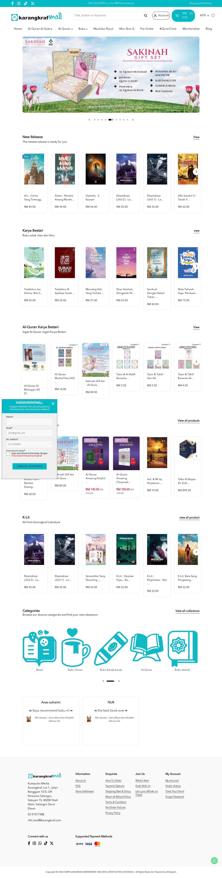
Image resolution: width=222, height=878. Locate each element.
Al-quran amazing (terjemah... (123, 478)
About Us (80, 780)
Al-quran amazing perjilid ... (95, 478)
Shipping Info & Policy (200, 3)
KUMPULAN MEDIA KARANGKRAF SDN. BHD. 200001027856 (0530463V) (98, 872)
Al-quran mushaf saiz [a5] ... (65, 378)
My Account (172, 780)
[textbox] (108, 15)
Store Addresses (84, 791)
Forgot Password (174, 797)
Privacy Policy (112, 813)
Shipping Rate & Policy (118, 791)
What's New (142, 780)
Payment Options (114, 786)
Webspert (171, 872)
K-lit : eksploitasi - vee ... (157, 580)
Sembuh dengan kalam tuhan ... (156, 293)
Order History (173, 786)
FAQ (77, 786)
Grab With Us (142, 786)
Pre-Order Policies (115, 807)
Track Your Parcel (174, 791)
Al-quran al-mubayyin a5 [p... (32, 390)
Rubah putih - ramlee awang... (32, 483)
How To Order (113, 780)
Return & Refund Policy (118, 797)
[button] (89, 119)
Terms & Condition (115, 802)
